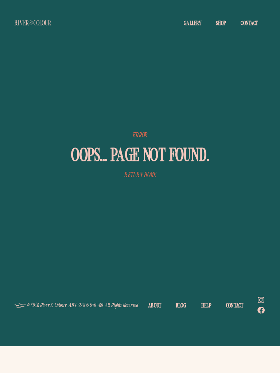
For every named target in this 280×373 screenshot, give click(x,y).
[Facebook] (261, 310)
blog (181, 305)
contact (249, 23)
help (206, 305)
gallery (193, 23)
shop (221, 23)
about (155, 305)
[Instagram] (261, 300)
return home (140, 174)
